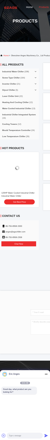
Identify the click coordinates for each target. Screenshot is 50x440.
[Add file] (4, 435)
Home (29, 7)
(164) (13, 78)
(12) (17, 102)
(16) (19, 116)
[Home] (11, 7)
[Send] (46, 435)
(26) (15, 136)
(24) (18, 130)
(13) (18, 108)
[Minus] (46, 374)
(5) (10, 90)
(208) (15, 71)
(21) (11, 84)
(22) (12, 96)
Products (44, 7)
